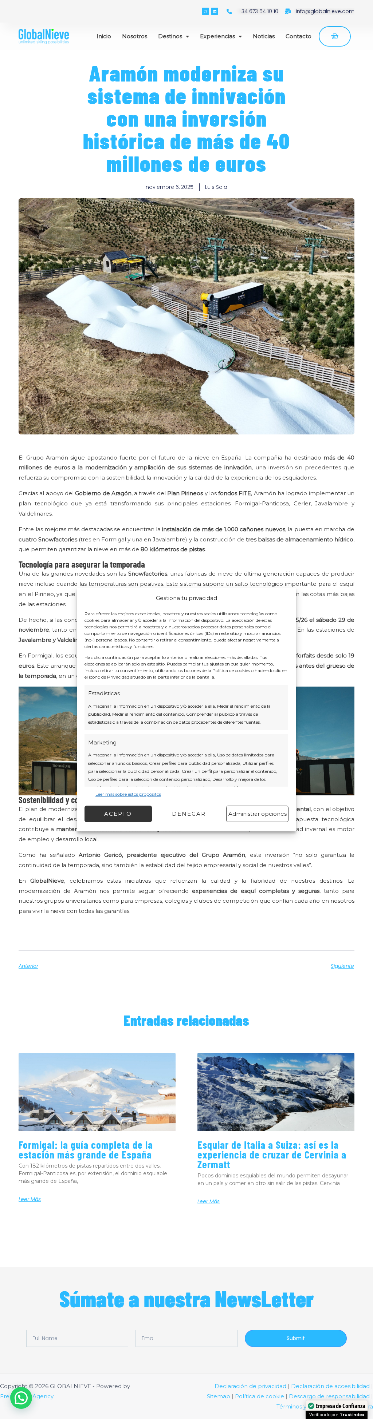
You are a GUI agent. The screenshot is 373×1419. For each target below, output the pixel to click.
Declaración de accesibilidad (330, 1386)
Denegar (189, 813)
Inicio (104, 36)
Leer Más (30, 1199)
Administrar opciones (257, 813)
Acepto (118, 813)
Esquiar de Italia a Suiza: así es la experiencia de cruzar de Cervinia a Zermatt (271, 1154)
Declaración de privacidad (250, 1386)
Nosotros (134, 36)
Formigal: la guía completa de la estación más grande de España (86, 1149)
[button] (21, 1398)
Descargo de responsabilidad (329, 1396)
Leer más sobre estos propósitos (128, 794)
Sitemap (218, 1396)
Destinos (170, 36)
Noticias (264, 36)
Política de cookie (259, 1396)
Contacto (298, 36)
